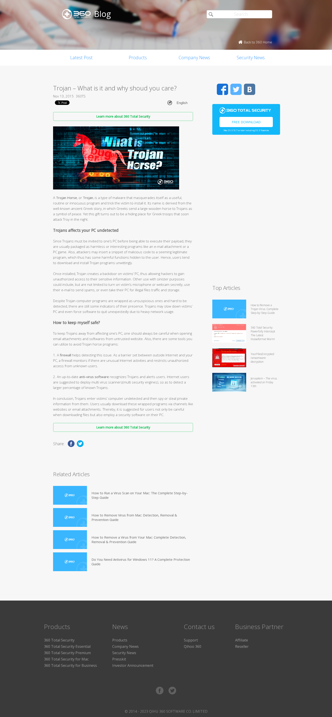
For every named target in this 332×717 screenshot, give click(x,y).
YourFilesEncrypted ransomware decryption (262, 358)
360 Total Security (59, 640)
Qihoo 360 (192, 646)
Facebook (222, 89)
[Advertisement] (246, 211)
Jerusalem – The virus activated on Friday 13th (264, 382)
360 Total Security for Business (70, 665)
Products (138, 57)
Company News (194, 57)
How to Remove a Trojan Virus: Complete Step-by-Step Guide (264, 309)
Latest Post (81, 57)
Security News (251, 57)
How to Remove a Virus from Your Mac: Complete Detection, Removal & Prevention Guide (138, 539)
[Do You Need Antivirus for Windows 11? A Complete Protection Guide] (70, 561)
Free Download (246, 122)
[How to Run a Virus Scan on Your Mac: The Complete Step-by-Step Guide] (70, 495)
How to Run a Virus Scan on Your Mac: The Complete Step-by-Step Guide (139, 495)
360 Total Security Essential (67, 646)
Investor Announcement (132, 665)
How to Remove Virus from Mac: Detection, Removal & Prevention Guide (134, 517)
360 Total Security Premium (67, 652)
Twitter (236, 89)
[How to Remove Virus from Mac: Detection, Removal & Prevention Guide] (70, 517)
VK (249, 89)
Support (191, 640)
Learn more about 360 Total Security (123, 116)
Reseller (242, 646)
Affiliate (241, 640)
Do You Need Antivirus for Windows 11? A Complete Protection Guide (140, 561)
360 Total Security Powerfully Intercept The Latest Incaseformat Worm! (263, 333)
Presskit (119, 659)
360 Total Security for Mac (66, 659)
